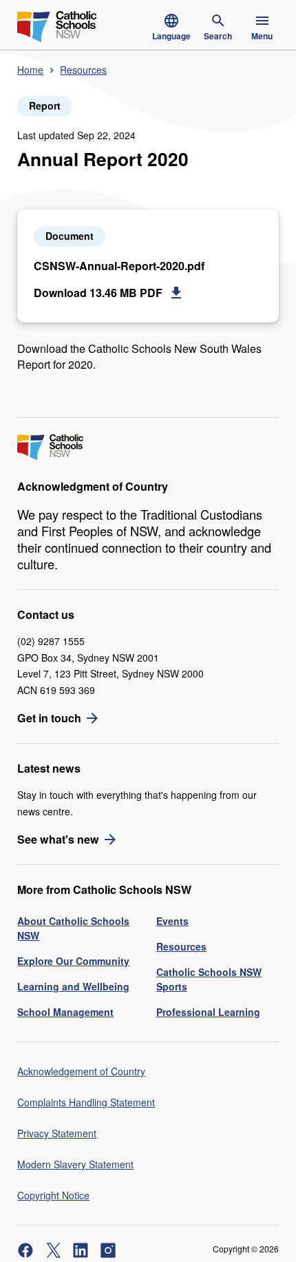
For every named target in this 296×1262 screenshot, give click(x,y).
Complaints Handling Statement (86, 1102)
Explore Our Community (73, 961)
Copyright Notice (53, 1195)
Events (172, 921)
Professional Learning (208, 1012)
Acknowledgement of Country (81, 1071)
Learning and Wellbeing (73, 986)
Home (30, 70)
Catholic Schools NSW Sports (209, 979)
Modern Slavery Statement (75, 1164)
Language (171, 36)
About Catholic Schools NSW (73, 928)
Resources (83, 70)
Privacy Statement (56, 1133)
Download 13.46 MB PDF (98, 293)
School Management (65, 1012)
